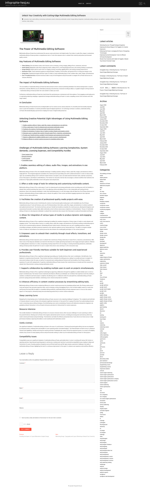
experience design (104, 263)
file (100, 271)
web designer (103, 442)
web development (104, 454)
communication (104, 215)
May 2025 (102, 135)
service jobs (103, 402)
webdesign (102, 464)
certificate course (104, 205)
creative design (104, 225)
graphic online (103, 303)
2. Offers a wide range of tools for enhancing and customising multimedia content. (43, 127)
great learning (103, 307)
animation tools (28, 19)
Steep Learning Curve (27, 154)
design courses (104, 235)
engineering (103, 261)
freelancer (102, 279)
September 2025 (104, 127)
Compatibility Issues (27, 160)
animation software (105, 183)
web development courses (106, 458)
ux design (102, 430)
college (102, 211)
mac (101, 321)
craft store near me (105, 221)
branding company (104, 201)
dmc (101, 251)
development (103, 243)
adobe (101, 175)
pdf (101, 345)
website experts (104, 472)
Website (21, 408)
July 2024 (102, 155)
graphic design (103, 295)
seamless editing (109, 19)
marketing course (104, 327)
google (101, 283)
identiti (102, 309)
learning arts (103, 317)
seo (101, 390)
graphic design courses (105, 299)
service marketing (104, 404)
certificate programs (105, 209)
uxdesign (102, 434)
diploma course (104, 249)
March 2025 (103, 139)
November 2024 (104, 147)
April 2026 (102, 113)
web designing (103, 446)
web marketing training (105, 462)
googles (102, 293)
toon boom (103, 414)
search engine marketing (106, 372)
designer (102, 239)
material (102, 329)
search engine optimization (107, 376)
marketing (102, 325)
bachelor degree (104, 195)
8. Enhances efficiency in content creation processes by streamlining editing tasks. (43, 139)
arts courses (103, 193)
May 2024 (102, 159)
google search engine (105, 289)
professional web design (106, 363)
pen (101, 349)
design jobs (103, 237)
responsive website (105, 369)
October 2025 (103, 125)
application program (105, 185)
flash (101, 273)
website (102, 466)
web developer (103, 448)
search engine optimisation (107, 374)
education (102, 253)
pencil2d (102, 355)
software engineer (104, 410)
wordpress (102, 474)
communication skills (105, 217)
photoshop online (104, 359)
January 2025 (103, 143)
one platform (102, 19)
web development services (106, 460)
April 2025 (102, 137)
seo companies (104, 394)
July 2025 (102, 131)
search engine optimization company (109, 378)
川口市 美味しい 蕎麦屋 (108, 88)
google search (103, 287)
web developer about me (106, 450)
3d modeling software (105, 173)
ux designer (103, 432)
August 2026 (103, 105)
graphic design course (105, 297)
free (101, 275)
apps (101, 187)
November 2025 (104, 123)
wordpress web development (107, 476)
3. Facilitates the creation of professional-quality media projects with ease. (41, 129)
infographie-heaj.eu (17, 3)
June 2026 (102, 109)
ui (100, 418)
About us (81, 3)
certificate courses (105, 207)
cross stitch (103, 227)
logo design (103, 319)
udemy (101, 416)
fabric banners (103, 269)
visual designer (103, 438)
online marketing (104, 335)
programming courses (105, 367)
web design (103, 440)
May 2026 (102, 111)
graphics (102, 305)
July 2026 (102, 107)
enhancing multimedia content (63, 19)
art (100, 189)
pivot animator (103, 361)
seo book (102, 392)
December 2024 (104, 145)
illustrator (102, 311)
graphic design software (106, 301)
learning (102, 315)
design (101, 231)
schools (102, 370)
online (101, 331)
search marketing (104, 384)
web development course (106, 456)
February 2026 (103, 117)
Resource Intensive (27, 156)
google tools (103, 291)
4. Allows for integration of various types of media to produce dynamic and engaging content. (45, 131)
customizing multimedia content (47, 19)
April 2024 (102, 161)
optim (101, 341)
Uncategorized (103, 424)
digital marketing (104, 247)
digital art (102, 245)
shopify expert (103, 408)
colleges (102, 213)
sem (101, 388)
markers (102, 323)
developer (102, 241)
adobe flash (103, 179)
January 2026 (103, 119)
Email (21, 398)
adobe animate (103, 177)
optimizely (102, 343)
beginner (102, 197)
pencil (101, 351)
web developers (104, 452)
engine (101, 255)
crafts (101, 223)
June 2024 (102, 157)
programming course (105, 365)
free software (103, 277)
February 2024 (103, 165)
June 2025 (102, 133)
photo (101, 357)
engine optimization (105, 259)
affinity (101, 181)
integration (81, 19)
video (101, 436)
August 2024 (103, 153)
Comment (22, 363)
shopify (102, 406)
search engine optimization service (109, 380)
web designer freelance (106, 444)
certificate (102, 203)
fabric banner (103, 267)
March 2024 (103, 163)
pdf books (102, 347)
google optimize (104, 285)
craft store (103, 219)
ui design (102, 420)
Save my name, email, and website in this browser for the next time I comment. (42, 418)
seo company (103, 396)
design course (103, 233)
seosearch (102, 400)
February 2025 (103, 141)
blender (102, 199)
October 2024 (103, 149)
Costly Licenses (26, 158)
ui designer (102, 422)
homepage (102, 76)
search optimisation (105, 386)
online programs (104, 337)
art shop (102, 191)
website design (104, 468)
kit (100, 313)
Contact (88, 3)
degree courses (104, 229)
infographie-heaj (104, 70)
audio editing (35, 19)
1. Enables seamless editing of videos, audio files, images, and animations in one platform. (45, 125)
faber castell (103, 265)
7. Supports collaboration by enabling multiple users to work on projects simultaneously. (44, 137)
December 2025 (104, 121)
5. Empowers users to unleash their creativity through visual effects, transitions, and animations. (46, 133)
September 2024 (104, 151)
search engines (103, 382)
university (102, 426)
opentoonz (103, 339)
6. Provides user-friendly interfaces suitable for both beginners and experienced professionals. (46, 135)
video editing (30, 21)
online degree (103, 333)
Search (101, 30)
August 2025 (103, 129)
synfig (101, 412)
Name (21, 388)
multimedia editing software (91, 19)
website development (105, 470)
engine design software (106, 257)
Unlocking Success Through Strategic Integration (112, 45)
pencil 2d (102, 353)
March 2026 (103, 115)
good (101, 281)
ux (100, 428)
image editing (74, 19)
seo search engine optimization (108, 398)
